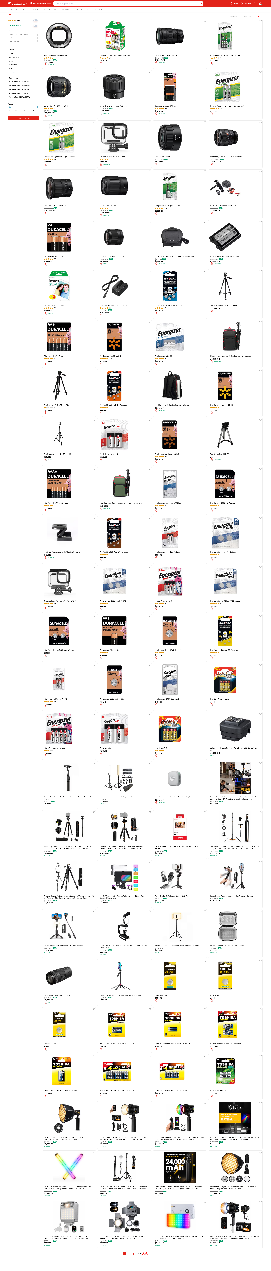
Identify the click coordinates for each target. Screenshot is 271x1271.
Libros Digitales (98, 9)
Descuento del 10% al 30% (19, 85)
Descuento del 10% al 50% (19, 93)
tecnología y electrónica (18, 35)
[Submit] (200, 3)
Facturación (53, 9)
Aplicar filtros (24, 118)
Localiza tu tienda (39, 9)
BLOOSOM (12, 65)
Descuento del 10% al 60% (19, 97)
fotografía (13, 38)
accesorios (14, 41)
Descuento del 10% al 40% (19, 89)
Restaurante (66, 9)
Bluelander (12, 69)
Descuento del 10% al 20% (19, 82)
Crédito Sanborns (81, 9)
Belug (10, 61)
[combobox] (128, 3)
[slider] (10, 107)
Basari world (13, 57)
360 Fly (11, 53)
